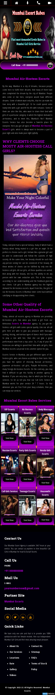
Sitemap (35, 651)
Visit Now (10, 438)
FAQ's (34, 657)
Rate (12, 663)
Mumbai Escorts (14, 601)
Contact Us (36, 646)
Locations (14, 657)
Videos (13, 675)
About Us (14, 646)
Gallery (13, 669)
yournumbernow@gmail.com (21, 588)
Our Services (16, 651)
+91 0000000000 (13, 571)
